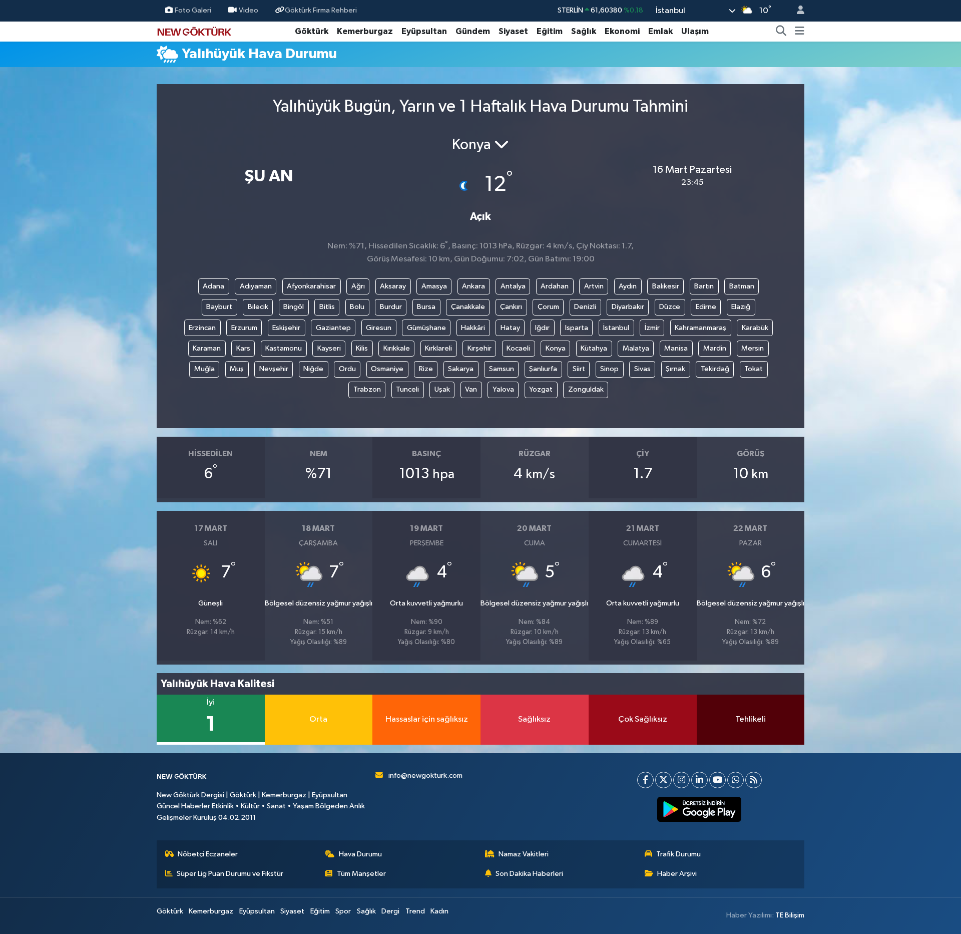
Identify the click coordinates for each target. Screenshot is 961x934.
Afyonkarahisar (311, 286)
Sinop (609, 369)
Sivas (642, 369)
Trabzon (367, 389)
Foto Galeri (193, 10)
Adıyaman (256, 286)
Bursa (426, 306)
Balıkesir (665, 286)
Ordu (347, 369)
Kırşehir (479, 348)
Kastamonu (283, 348)
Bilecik (258, 306)
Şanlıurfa (543, 369)
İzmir (652, 328)
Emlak (660, 31)
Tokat (753, 369)
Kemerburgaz (365, 31)
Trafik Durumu (678, 854)
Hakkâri (473, 328)
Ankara (473, 286)
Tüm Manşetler (361, 873)
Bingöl (293, 306)
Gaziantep (333, 328)
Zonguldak (586, 389)
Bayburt (219, 306)
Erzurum (244, 328)
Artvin (594, 286)
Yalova (503, 389)
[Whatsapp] (735, 780)
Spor (343, 911)
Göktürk (311, 31)
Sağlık (583, 31)
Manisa (676, 348)
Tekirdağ (715, 369)
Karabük (755, 328)
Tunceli (407, 389)
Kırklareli (438, 348)
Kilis (362, 348)
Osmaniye (387, 369)
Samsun (501, 369)
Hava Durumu (360, 854)
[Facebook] (645, 780)
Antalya (513, 286)
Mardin (714, 348)
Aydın (628, 286)
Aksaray (393, 286)
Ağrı (358, 286)
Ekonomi (622, 31)
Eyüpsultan (424, 31)
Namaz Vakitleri (524, 854)
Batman (741, 286)
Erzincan (202, 328)
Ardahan (555, 286)
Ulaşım (695, 31)
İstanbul (616, 328)
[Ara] (781, 31)
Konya (556, 348)
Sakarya (460, 369)
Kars (243, 348)
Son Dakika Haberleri (529, 873)
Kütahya (594, 348)
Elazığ (740, 306)
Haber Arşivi (677, 873)
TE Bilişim (789, 915)
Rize (426, 369)
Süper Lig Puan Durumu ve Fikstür (230, 873)
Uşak (442, 389)
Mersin (752, 348)
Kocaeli (518, 348)
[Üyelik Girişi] (796, 11)
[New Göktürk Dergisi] (194, 31)
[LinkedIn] (699, 780)
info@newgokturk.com (425, 775)
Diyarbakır (628, 306)
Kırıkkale (396, 348)
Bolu (357, 306)
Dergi (390, 911)
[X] (663, 780)
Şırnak (675, 369)
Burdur (391, 306)
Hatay (510, 328)
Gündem (472, 31)
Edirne (706, 306)
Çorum (548, 306)
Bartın (704, 286)
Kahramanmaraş (700, 328)
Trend (415, 911)
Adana (213, 286)
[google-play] (699, 809)
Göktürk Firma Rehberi (321, 10)
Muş (237, 369)
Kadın (439, 911)
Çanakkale (468, 306)
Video (248, 10)
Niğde (313, 369)
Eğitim (550, 31)
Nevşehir (273, 369)
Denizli (585, 306)
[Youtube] (717, 780)
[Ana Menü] (799, 31)
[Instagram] (681, 780)
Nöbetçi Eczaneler (208, 854)
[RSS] (753, 780)
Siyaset (513, 31)
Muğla (204, 369)
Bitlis (327, 306)
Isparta (576, 328)
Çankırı (511, 306)
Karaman (207, 348)
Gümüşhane (426, 328)
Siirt (579, 369)
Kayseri (329, 348)
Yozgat (541, 389)
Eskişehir (286, 328)
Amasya (434, 286)
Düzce (669, 306)
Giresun (378, 328)
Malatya (636, 348)
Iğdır (542, 328)
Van (471, 389)
